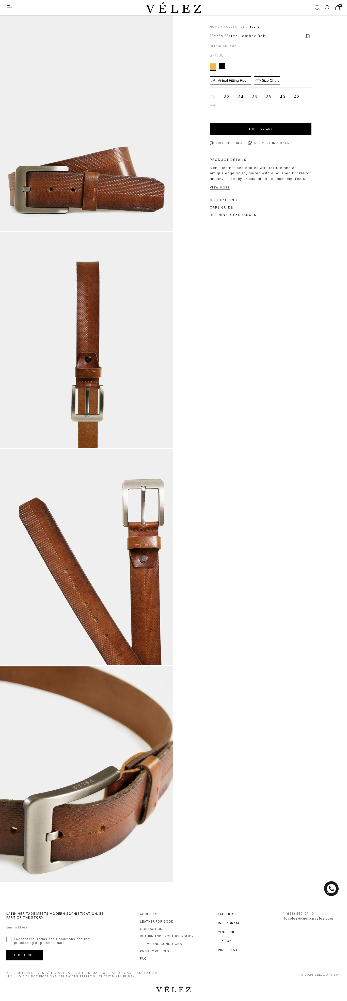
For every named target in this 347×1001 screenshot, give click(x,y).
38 (269, 97)
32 (227, 97)
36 (255, 97)
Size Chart (270, 80)
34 (241, 97)
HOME (214, 26)
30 (215, 97)
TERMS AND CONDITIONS (161, 944)
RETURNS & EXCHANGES (233, 215)
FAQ (143, 958)
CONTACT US (151, 929)
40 (283, 97)
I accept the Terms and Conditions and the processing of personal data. (52, 941)
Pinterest (228, 950)
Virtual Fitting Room (233, 80)
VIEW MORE (220, 187)
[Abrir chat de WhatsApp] (331, 888)
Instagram (228, 923)
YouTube (226, 932)
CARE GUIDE (221, 207)
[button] (307, 36)
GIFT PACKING (223, 200)
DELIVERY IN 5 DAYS (271, 143)
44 (215, 105)
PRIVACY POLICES (154, 951)
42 (296, 97)
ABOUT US (148, 914)
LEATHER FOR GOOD (157, 921)
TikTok (225, 941)
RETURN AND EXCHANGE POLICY (167, 936)
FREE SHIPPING (229, 143)
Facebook (227, 914)
